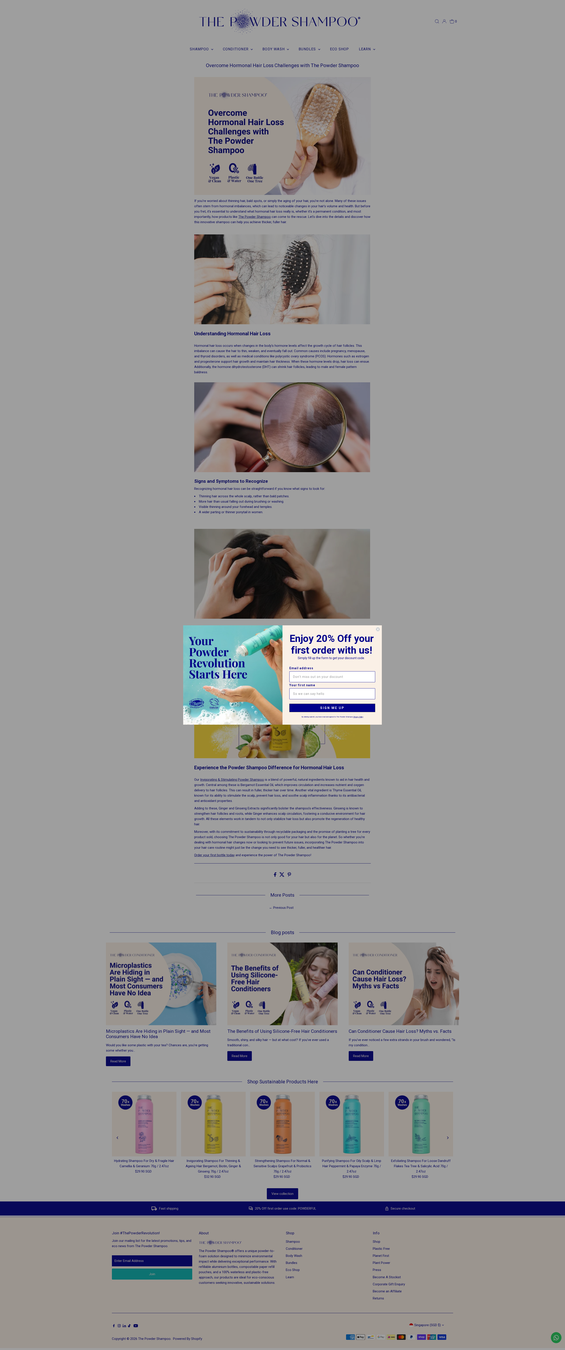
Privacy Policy (358, 717)
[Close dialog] (378, 629)
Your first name (302, 685)
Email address (301, 668)
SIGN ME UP (332, 708)
